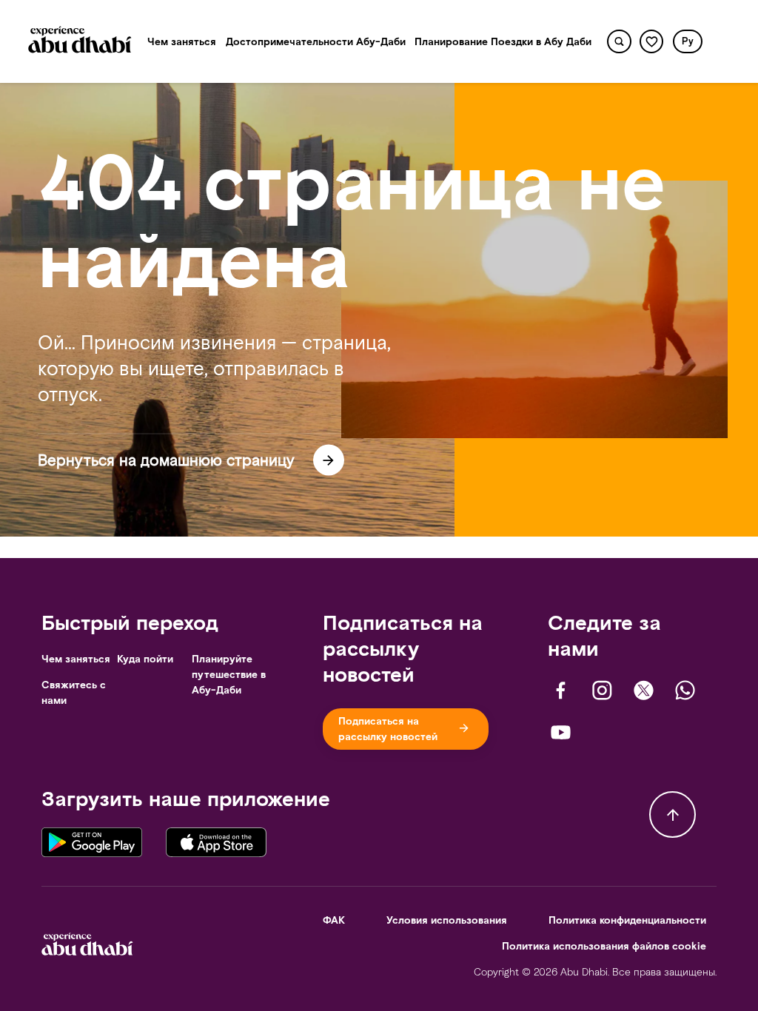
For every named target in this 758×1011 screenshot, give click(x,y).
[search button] (619, 42)
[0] (652, 42)
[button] (687, 41)
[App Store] (216, 841)
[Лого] (80, 41)
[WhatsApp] (685, 690)
